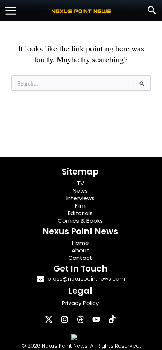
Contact (80, 258)
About (80, 250)
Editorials (80, 213)
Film (80, 206)
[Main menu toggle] (10, 10)
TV (80, 183)
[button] (152, 10)
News (80, 191)
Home (80, 243)
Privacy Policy (80, 303)
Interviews (80, 198)
